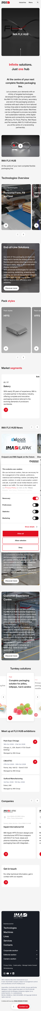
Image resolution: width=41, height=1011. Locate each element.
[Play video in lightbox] (20, 146)
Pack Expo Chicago (11, 741)
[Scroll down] (20, 52)
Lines (6, 936)
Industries (22, 2)
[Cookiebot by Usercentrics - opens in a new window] (29, 461)
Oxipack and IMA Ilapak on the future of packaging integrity (17, 458)
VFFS (37, 315)
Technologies (10, 928)
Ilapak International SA (14, 827)
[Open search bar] (38, 2)
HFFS (6, 315)
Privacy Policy (10, 488)
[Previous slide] (3, 697)
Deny (20, 547)
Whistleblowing (8, 968)
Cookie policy (17, 965)
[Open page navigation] (13, 1006)
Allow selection (20, 540)
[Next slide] (23, 234)
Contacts (8, 945)
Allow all (20, 533)
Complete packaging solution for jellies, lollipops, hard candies (20, 683)
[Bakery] (7, 409)
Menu (31, 2)
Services (8, 940)
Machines (8, 932)
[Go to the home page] (5, 2)
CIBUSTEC (8, 761)
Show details (29, 527)
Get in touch (10, 868)
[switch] (36, 505)
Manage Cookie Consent (29, 965)
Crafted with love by (14, 1001)
